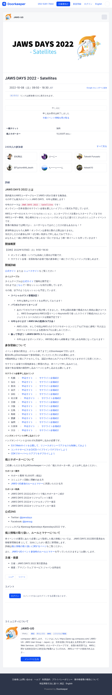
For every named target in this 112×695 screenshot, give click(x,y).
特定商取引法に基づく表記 (52, 683)
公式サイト (10, 271)
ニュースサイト (31, 271)
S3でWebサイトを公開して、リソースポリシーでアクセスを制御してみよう (48, 445)
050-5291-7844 (46, 4)
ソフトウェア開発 (59, 634)
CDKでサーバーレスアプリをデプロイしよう (33, 453)
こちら (19, 285)
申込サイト (27, 378)
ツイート (22, 577)
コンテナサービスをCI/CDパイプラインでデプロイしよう (39, 449)
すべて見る (102, 146)
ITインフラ (41, 634)
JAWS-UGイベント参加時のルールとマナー (33, 551)
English (98, 4)
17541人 (25, 634)
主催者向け (63, 4)
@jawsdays (26, 517)
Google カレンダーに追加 (97, 88)
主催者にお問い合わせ (22, 679)
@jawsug (27, 521)
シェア (11, 577)
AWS (49, 634)
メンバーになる (31, 659)
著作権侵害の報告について (86, 679)
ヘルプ (37, 679)
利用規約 (46, 679)
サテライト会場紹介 (49, 378)
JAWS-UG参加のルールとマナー (27, 483)
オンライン (14, 95)
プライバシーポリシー (62, 679)
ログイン (88, 4)
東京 (32, 634)
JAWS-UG (18, 17)
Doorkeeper (62, 689)
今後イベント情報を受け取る (56, 117)
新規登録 (77, 4)
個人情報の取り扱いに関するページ (29, 546)
